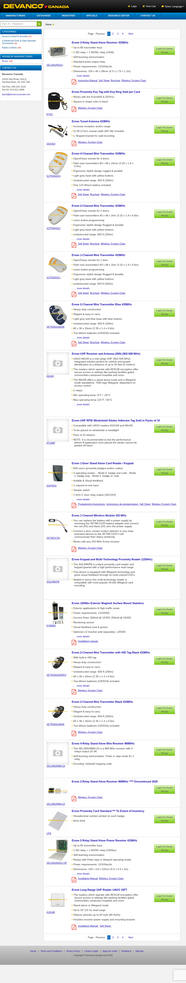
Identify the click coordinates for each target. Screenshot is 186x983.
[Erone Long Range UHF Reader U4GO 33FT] (59, 899)
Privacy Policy (73, 951)
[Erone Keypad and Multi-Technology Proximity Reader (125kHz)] (59, 569)
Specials (91, 15)
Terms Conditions (51, 951)
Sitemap (139, 951)
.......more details (81, 75)
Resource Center (118, 15)
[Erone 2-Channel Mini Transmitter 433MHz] (59, 215)
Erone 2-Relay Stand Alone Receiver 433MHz (100, 42)
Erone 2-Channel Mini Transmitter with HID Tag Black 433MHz (111, 652)
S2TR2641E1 (53, 277)
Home (48, 24)
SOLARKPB (52, 581)
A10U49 (50, 912)
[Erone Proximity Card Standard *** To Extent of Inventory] (59, 820)
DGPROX (51, 485)
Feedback (126, 951)
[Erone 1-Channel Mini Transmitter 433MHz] (59, 264)
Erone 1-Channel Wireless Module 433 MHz (99, 515)
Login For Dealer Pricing (164, 50)
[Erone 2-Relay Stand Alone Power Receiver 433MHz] (59, 850)
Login (134, 6)
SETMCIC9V (53, 538)
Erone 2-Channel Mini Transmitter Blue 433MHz (102, 304)
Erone (7, 61)
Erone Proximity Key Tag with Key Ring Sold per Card (106, 91)
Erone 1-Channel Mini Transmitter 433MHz (98, 255)
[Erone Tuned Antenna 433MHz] (59, 131)
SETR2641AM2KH (56, 675)
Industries (68, 15)
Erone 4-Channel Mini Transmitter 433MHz (98, 153)
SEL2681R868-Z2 (55, 804)
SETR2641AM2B (55, 327)
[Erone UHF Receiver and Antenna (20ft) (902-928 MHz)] (59, 363)
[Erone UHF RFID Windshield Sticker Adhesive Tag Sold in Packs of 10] (59, 430)
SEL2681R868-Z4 (55, 766)
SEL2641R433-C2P (56, 863)
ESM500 (51, 625)
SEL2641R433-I (54, 65)
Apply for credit (109, 951)
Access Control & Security (17, 36)
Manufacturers (15, 15)
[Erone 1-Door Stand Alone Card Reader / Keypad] (59, 472)
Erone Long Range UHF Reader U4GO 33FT (99, 889)
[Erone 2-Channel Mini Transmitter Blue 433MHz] (59, 314)
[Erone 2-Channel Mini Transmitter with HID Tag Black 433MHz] (59, 662)
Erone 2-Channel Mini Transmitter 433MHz (98, 205)
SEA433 (50, 143)
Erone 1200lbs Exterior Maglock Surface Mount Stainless (108, 603)
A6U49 (50, 376)
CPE (48, 833)
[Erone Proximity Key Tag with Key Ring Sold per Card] (59, 101)
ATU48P (50, 443)
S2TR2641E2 (53, 228)
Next (130, 33)
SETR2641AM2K (55, 724)
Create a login (91, 951)
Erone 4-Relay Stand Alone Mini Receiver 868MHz (103, 743)
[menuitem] (15, 16)
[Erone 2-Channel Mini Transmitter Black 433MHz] (59, 711)
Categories (43, 15)
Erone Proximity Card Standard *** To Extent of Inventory (108, 810)
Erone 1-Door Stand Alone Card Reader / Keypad (103, 463)
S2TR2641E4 (53, 176)
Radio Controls (11, 47)
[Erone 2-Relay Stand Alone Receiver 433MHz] (59, 52)
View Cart (151, 6)
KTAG (49, 114)
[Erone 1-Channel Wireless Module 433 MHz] (59, 525)
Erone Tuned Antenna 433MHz (91, 121)
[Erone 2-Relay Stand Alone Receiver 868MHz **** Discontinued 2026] (59, 791)
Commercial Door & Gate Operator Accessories (19, 42)
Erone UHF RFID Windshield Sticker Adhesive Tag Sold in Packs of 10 (116, 420)
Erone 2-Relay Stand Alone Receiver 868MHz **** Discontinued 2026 (115, 781)
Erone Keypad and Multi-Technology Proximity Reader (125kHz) (112, 559)
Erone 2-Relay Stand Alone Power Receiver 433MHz (104, 840)
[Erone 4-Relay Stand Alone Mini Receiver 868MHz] (59, 753)
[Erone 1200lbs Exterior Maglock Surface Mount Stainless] (59, 612)
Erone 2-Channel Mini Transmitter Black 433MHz (102, 701)
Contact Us (148, 15)
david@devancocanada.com (16, 94)
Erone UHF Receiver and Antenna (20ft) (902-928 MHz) (106, 353)
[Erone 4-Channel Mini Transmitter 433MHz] (59, 163)
